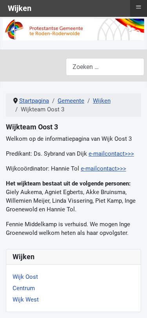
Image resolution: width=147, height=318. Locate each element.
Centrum (24, 288)
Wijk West (26, 299)
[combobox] (105, 67)
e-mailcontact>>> (111, 153)
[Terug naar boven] (134, 304)
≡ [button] (139, 7)
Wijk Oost (25, 276)
